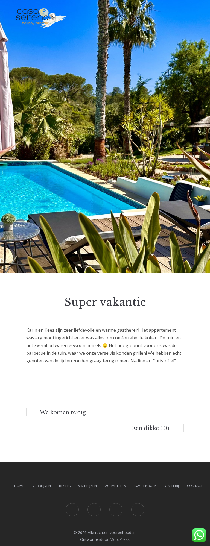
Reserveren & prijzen (78, 485)
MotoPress (119, 539)
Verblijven (42, 485)
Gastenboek (145, 485)
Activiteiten (115, 485)
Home (19, 485)
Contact (195, 485)
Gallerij (172, 485)
